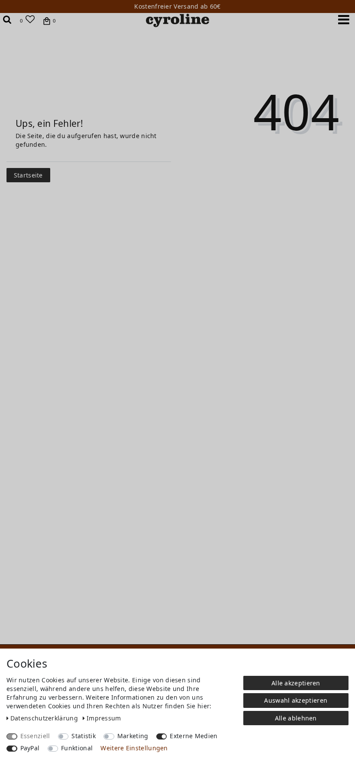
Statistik (83, 736)
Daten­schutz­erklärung (45, 718)
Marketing (132, 736)
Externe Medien (193, 736)
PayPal (30, 748)
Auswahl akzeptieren (295, 700)
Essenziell (35, 736)
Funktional (77, 748)
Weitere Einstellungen (134, 748)
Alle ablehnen (296, 718)
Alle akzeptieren (295, 683)
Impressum (104, 718)
